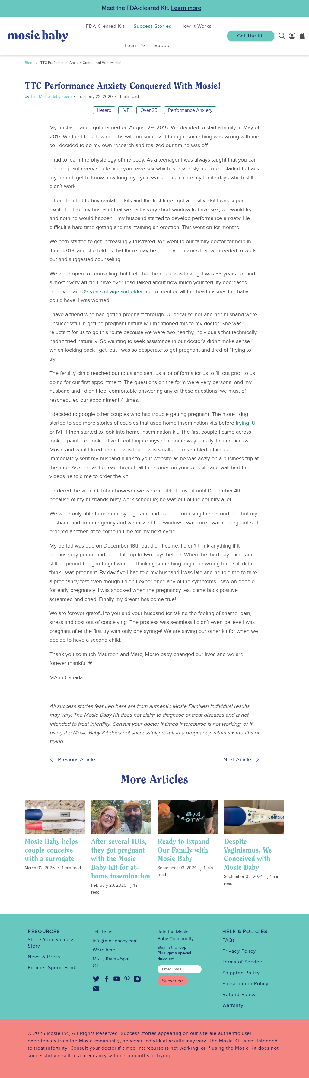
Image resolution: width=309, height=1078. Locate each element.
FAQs (228, 940)
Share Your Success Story (51, 943)
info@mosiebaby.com (115, 941)
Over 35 (148, 110)
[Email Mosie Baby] (96, 991)
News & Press (44, 957)
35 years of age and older (112, 291)
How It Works (196, 26)
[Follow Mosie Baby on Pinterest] (127, 981)
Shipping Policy (241, 973)
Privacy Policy (239, 951)
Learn (131, 45)
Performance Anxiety (190, 110)
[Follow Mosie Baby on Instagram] (137, 981)
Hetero (104, 110)
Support (163, 45)
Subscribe (172, 981)
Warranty (233, 1005)
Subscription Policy (245, 984)
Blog (28, 63)
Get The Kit (250, 36)
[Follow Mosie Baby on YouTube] (116, 981)
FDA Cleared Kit (105, 26)
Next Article (237, 759)
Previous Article (76, 759)
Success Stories (152, 26)
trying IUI (246, 423)
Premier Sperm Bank (52, 968)
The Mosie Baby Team (50, 96)
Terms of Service (242, 962)
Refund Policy (239, 995)
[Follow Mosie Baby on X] (96, 981)
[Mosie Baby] (38, 36)
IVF (125, 110)
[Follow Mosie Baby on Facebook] (106, 981)
